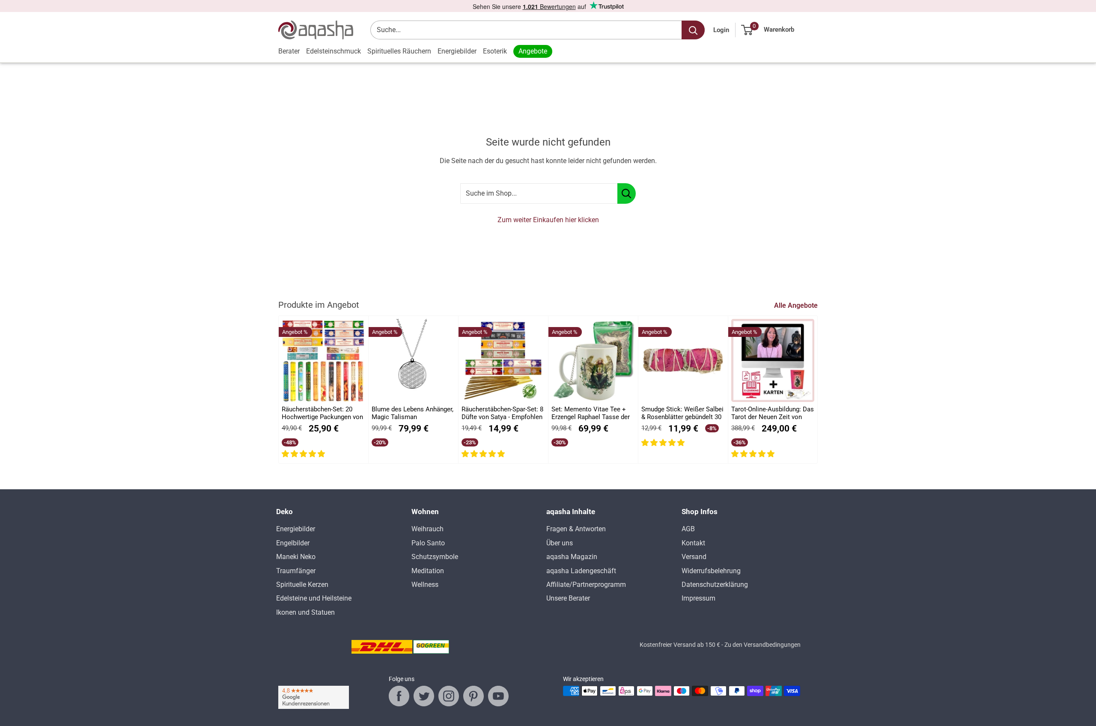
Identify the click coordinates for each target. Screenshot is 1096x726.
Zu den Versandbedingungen (762, 644)
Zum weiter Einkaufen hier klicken (548, 220)
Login (721, 30)
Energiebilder (457, 51)
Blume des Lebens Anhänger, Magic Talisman (412, 413)
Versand (694, 557)
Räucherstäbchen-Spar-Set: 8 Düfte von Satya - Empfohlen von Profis (502, 413)
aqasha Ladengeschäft (581, 571)
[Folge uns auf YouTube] (498, 696)
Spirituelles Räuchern (399, 51)
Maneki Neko (296, 557)
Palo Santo (428, 543)
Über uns (559, 543)
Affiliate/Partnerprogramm (586, 584)
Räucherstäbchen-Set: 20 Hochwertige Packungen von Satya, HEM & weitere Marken (322, 413)
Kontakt (693, 543)
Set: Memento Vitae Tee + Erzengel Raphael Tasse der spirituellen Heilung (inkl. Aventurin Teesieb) (590, 413)
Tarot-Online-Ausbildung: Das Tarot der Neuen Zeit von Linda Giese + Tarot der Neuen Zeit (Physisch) (772, 413)
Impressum (698, 598)
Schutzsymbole (434, 557)
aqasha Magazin (571, 557)
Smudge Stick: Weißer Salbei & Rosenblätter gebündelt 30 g (682, 413)
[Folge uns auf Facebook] (399, 696)
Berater (289, 51)
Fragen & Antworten (576, 529)
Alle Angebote (796, 305)
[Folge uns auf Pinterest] (473, 696)
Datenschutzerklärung (715, 584)
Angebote (532, 51)
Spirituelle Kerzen (302, 584)
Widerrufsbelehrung (711, 571)
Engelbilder (293, 543)
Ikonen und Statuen (305, 612)
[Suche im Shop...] (626, 193)
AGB (688, 529)
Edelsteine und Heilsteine (313, 598)
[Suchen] (693, 30)
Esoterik (495, 51)
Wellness (424, 584)
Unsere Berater (568, 598)
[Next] (817, 389)
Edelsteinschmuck (333, 51)
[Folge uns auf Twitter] (424, 696)
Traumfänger (296, 571)
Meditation (427, 571)
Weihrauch (427, 529)
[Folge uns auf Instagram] (448, 696)
